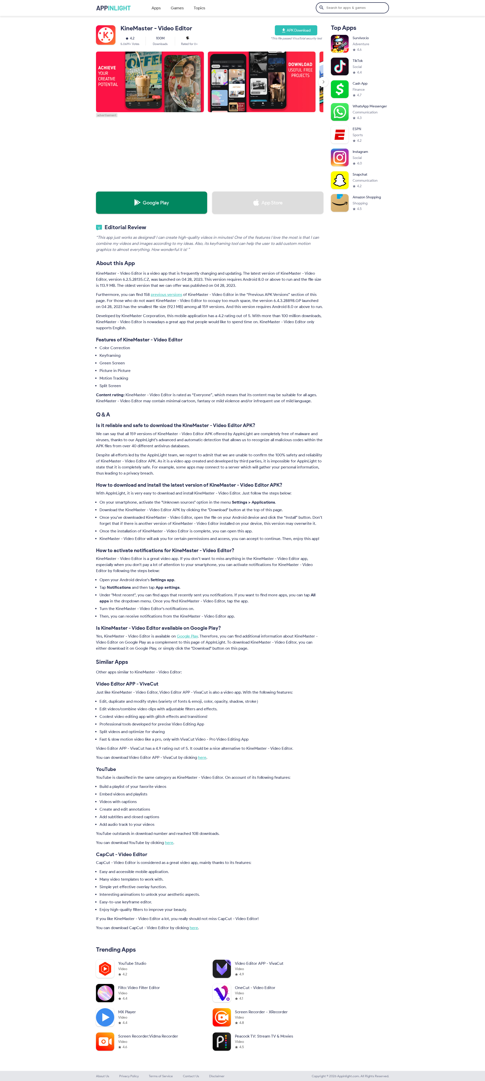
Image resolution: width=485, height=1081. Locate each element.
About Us (102, 1076)
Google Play (187, 636)
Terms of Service (161, 1076)
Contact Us (191, 1076)
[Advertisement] (209, 152)
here (202, 757)
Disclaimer (217, 1076)
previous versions (166, 294)
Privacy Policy (129, 1076)
